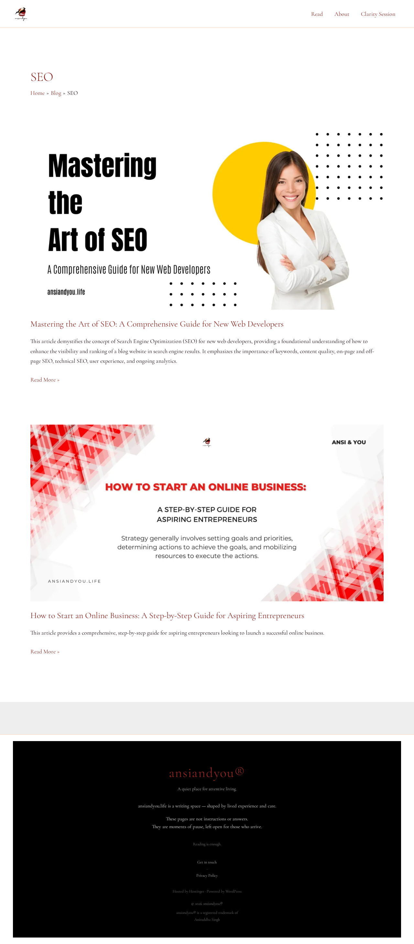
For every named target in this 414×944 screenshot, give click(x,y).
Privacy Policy (207, 875)
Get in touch (207, 862)
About (341, 13)
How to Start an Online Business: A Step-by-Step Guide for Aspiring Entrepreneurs (167, 615)
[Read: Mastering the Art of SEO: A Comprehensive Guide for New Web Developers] (207, 220)
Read (317, 13)
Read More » (45, 380)
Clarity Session (378, 13)
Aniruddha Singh (207, 919)
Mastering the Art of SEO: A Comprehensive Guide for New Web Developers (157, 324)
